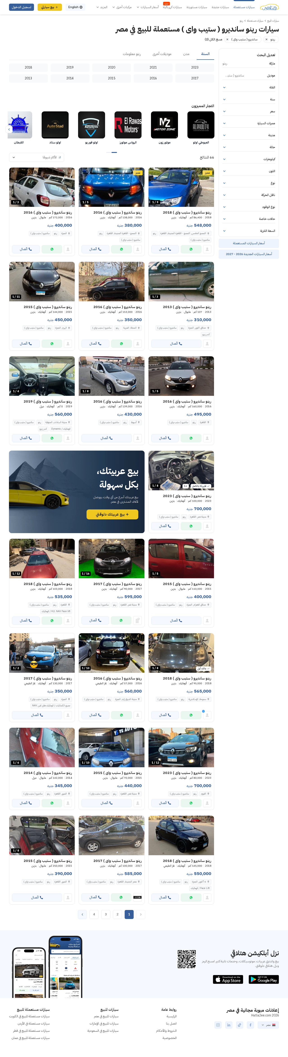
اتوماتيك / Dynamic (60, 429)
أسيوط (134, 422)
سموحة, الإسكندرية (197, 699)
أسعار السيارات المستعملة (249, 243)
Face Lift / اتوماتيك (200, 888)
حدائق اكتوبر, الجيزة (197, 328)
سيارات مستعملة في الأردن (34, 1023)
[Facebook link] (250, 1025)
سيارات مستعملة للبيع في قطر (31, 1030)
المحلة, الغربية (130, 328)
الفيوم (203, 794)
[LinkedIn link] (228, 1025)
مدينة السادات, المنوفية (56, 422)
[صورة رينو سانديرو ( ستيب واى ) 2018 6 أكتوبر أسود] (181, 835)
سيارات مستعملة (244, 7)
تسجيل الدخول (21, 7)
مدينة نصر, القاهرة (198, 517)
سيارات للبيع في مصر (106, 1016)
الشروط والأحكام (166, 1030)
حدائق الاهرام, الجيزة (196, 605)
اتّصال (163, 249)
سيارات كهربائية (172, 7)
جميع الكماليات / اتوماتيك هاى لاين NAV (51, 705)
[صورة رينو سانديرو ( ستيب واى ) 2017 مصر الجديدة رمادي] (111, 835)
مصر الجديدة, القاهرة (127, 882)
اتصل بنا (171, 1023)
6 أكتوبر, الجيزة (199, 882)
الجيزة (64, 233)
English (73, 7)
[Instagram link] (218, 1025)
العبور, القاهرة (60, 794)
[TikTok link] (239, 1025)
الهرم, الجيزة (61, 328)
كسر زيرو (206, 334)
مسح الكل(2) (213, 39)
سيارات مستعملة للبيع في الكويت (29, 1016)
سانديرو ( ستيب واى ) (200, 240)
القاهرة (203, 422)
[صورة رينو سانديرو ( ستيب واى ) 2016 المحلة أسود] (111, 281)
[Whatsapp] (191, 249)
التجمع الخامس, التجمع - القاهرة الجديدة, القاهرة (183, 233)
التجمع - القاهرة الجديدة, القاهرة (122, 233)
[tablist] (111, 54)
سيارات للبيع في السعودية (103, 1030)
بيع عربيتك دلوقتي (110, 514)
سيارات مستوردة (197, 7)
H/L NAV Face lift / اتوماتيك (56, 611)
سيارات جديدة (220, 7)
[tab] (205, 54)
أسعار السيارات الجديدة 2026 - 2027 (249, 254)
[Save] (154, 173)
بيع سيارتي (47, 7)
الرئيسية (172, 1016)
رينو (154, 233)
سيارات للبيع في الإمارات (104, 1023)
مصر (268, 1025)
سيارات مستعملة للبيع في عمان (30, 1038)
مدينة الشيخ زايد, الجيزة (126, 699)
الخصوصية (170, 1038)
